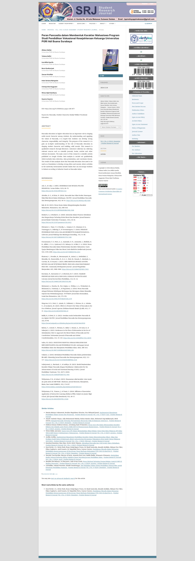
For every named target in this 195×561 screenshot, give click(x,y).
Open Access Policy (138, 117)
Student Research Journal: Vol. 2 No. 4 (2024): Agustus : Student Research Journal (87, 463)
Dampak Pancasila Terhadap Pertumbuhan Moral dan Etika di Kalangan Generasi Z (79, 421)
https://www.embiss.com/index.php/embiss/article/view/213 (61, 387)
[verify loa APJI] (141, 43)
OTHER (111, 23)
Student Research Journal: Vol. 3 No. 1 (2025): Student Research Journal (70, 445)
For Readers (136, 146)
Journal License (137, 131)
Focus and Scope (137, 103)
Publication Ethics (138, 110)
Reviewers (135, 99)
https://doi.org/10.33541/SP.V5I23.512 (54, 191)
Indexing (135, 139)
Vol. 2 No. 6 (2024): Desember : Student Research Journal (76, 30)
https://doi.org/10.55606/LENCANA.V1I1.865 (56, 281)
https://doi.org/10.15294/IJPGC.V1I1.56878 (77, 338)
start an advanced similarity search (63, 478)
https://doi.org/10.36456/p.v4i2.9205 (78, 200)
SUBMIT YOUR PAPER (66, 23)
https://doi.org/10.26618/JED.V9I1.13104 (55, 399)
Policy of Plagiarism (138, 128)
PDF (102, 76)
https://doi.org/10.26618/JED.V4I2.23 (56, 311)
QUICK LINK (81, 23)
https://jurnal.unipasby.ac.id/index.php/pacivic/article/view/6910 (63, 323)
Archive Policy (137, 121)
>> (56, 474)
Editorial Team (137, 96)
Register (52, 23)
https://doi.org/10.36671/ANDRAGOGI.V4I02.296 (58, 350)
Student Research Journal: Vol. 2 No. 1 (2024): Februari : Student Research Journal (81, 441)
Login (44, 23)
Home (44, 30)
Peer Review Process (139, 106)
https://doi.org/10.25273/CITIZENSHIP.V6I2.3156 (61, 360)
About (102, 23)
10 (53, 474)
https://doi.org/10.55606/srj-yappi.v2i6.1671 (60, 109)
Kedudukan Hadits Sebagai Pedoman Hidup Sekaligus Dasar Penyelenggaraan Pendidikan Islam (82, 456)
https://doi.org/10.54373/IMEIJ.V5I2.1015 (66, 252)
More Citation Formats (109, 127)
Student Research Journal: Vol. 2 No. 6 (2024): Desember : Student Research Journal (83, 422)
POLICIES (92, 23)
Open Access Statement (140, 124)
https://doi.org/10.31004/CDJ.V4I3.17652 (75, 269)
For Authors (136, 150)
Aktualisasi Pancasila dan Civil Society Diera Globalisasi (101, 443)
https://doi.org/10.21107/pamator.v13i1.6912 (56, 222)
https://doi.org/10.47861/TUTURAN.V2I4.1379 (57, 299)
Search (149, 23)
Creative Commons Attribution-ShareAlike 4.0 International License (110, 191)
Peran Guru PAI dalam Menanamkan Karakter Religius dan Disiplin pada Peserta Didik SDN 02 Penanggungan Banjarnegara (83, 426)
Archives (50, 30)
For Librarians (137, 153)
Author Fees (136, 135)
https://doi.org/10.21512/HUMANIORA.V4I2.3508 (58, 210)
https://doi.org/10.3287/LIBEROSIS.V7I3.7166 (57, 237)
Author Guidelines (138, 114)
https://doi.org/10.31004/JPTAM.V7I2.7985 (55, 375)
